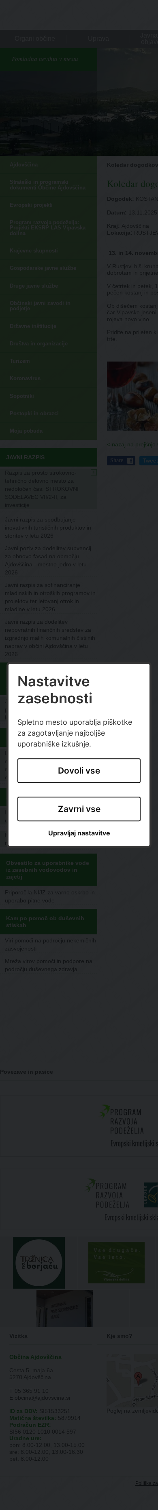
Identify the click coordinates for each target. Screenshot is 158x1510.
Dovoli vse (79, 771)
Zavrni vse (79, 809)
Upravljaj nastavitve (79, 833)
